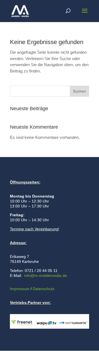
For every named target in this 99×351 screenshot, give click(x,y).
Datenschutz (43, 289)
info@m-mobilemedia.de (45, 275)
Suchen (79, 91)
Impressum (19, 289)
